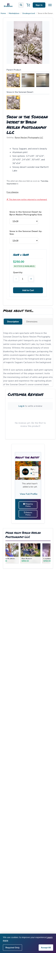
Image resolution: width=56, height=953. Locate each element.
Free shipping (12, 192)
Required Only (12, 947)
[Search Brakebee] (21, 5)
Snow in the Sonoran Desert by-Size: (25, 232)
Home (3, 13)
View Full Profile (28, 494)
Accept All (46, 947)
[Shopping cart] (28, 5)
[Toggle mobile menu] (50, 5)
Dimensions (31, 321)
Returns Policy (29, 513)
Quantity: (18, 272)
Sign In (39, 5)
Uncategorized (28, 13)
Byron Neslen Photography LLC (29, 137)
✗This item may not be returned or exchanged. (27, 199)
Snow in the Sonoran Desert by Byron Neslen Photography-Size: (25, 213)
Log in (21, 406)
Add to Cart (28, 290)
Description (13, 321)
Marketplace (14, 13)
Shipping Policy (29, 505)
